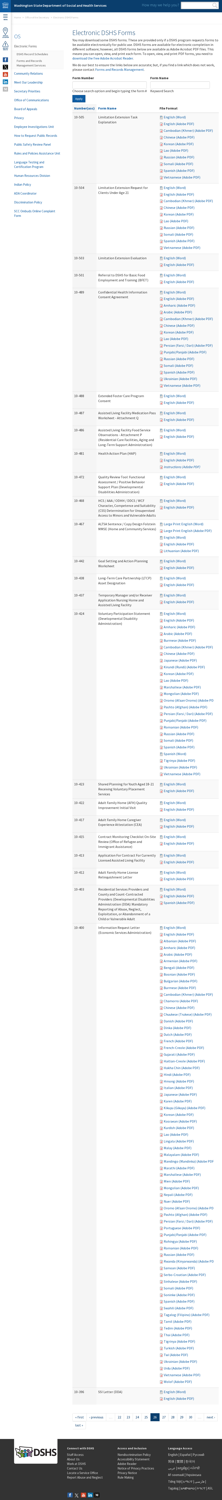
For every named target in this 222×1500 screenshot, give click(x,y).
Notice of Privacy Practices (136, 1468)
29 (181, 1417)
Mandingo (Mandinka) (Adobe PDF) (189, 1161)
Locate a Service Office (82, 1473)
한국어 (190, 1461)
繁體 (180, 1461)
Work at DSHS (76, 1464)
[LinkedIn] (90, 1495)
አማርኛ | (188, 1481)
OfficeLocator (5, 36)
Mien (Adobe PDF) (177, 1181)
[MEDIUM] (5, 89)
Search (215, 5)
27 (164, 1417)
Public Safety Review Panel (32, 144)
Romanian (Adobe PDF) (181, 727)
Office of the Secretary (37, 17)
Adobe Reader (127, 1464)
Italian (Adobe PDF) (178, 1088)
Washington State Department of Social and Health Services (60, 5)
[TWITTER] (5, 67)
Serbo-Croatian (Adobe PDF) (185, 1275)
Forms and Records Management (119, 69)
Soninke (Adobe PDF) (179, 1295)
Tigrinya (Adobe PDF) (179, 760)
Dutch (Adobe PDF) (178, 1034)
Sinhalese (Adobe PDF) (180, 1281)
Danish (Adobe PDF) (178, 1021)
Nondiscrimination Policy (134, 1455)
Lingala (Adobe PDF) (179, 1141)
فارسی (199, 1481)
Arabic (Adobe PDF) (178, 312)
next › (211, 1417)
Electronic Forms (25, 46)
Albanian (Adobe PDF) (180, 941)
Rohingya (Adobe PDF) (180, 1241)
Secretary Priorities (27, 91)
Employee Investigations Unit (34, 127)
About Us (73, 1459)
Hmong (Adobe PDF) (179, 1081)
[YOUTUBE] (5, 74)
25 (146, 1417)
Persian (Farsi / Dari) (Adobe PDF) (188, 345)
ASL (210, 1488)
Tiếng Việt (174, 1481)
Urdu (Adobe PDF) (177, 1368)
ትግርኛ (201, 1488)
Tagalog (173, 1488)
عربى (171, 1468)
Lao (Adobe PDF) (176, 150)
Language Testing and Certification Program (29, 164)
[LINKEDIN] (5, 81)
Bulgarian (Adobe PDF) (180, 981)
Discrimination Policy (28, 202)
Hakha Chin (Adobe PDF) (182, 1068)
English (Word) (175, 117)
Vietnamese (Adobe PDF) (182, 177)
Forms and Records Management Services (31, 63)
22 (119, 1417)
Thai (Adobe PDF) (176, 1335)
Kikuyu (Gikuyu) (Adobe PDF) (184, 1108)
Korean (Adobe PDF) (179, 144)
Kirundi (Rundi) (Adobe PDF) (184, 667)
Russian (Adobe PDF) (179, 157)
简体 (171, 1461)
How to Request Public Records (35, 136)
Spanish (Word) (175, 754)
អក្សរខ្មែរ (183, 1468)
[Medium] (97, 1495)
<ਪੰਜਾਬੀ (195, 1468)
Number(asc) (84, 108)
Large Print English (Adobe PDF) (188, 530)
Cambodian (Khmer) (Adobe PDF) (188, 130)
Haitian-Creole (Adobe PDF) (184, 1061)
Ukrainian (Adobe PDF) (180, 379)
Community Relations (28, 73)
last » (79, 1425)
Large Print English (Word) (183, 524)
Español (185, 1455)
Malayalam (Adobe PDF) (181, 1154)
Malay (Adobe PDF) (177, 1148)
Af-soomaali (176, 1475)
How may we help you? (160, 5)
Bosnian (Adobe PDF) (179, 974)
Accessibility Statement (134, 1459)
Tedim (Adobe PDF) (178, 1328)
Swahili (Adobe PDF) (178, 1308)
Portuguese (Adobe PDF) (182, 1228)
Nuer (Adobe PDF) (177, 1201)
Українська (193, 1475)
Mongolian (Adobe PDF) (181, 693)
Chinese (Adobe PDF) (179, 137)
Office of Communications (31, 100)
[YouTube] (83, 1495)
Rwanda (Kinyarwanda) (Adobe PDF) (190, 1261)
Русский (198, 1455)
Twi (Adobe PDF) (176, 1355)
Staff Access (75, 1455)
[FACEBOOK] (5, 59)
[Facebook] (70, 1495)
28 (173, 1417)
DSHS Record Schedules (32, 54)
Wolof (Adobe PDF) (178, 1381)
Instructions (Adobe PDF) (182, 467)
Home (17, 17)
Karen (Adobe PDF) (178, 1101)
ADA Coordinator (25, 193)
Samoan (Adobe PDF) (179, 1268)
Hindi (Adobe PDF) (177, 1074)
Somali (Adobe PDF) (178, 164)
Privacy (19, 118)
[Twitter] (77, 1495)
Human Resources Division (32, 176)
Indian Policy (22, 184)
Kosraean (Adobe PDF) (180, 1121)
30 (190, 1417)
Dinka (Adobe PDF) (177, 1028)
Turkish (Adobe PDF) (179, 1348)
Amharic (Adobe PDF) (179, 305)
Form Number (83, 78)
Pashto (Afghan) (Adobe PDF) (185, 707)
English (173, 1455)
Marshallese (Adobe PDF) (182, 687)
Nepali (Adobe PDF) (178, 1194)
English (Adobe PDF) (179, 124)
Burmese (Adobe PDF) (180, 640)
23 (128, 1417)
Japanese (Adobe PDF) (180, 660)
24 (137, 1417)
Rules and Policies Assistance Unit (37, 153)
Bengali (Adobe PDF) (179, 967)
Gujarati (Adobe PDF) (179, 1054)
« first (79, 1417)
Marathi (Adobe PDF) (179, 1168)
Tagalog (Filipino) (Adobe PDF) (186, 1315)
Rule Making (126, 1477)
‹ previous (96, 1417)
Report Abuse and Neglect (85, 1477)
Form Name (159, 78)
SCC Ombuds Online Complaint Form (34, 213)
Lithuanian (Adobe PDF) (181, 551)
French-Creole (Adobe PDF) (184, 1048)
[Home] (5, 6)
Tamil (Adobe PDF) (177, 1321)
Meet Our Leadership (28, 82)
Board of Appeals (25, 109)
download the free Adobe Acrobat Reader (102, 58)
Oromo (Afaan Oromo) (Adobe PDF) (190, 700)
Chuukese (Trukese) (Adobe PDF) (188, 1014)
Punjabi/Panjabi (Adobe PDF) (185, 352)
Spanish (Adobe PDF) (179, 170)
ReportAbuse (5, 49)
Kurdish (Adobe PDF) (179, 1128)
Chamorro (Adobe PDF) (181, 1001)
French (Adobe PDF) (178, 1041)
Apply (79, 99)
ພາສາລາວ (188, 1488)
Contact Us (74, 1468)
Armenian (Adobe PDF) (180, 961)
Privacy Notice (127, 1473)
